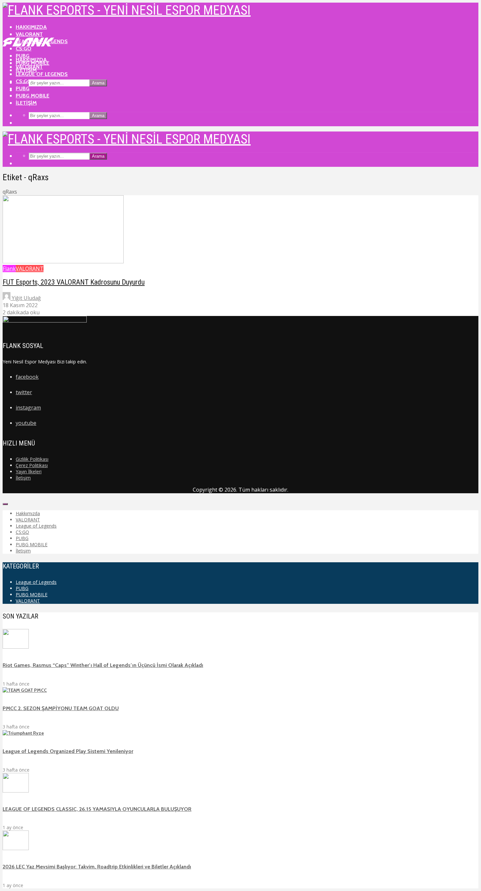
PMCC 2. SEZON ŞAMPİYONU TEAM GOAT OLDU (61, 708)
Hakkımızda (31, 27)
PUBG (22, 88)
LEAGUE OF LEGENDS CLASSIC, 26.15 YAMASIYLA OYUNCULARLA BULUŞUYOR (97, 809)
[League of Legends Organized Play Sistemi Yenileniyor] (23, 733)
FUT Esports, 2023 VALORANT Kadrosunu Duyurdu (74, 282)
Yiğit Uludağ (25, 298)
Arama (98, 82)
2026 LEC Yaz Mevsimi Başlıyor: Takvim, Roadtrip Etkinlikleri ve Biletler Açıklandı (97, 867)
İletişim (26, 103)
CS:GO (23, 81)
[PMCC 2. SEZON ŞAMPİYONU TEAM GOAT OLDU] (25, 690)
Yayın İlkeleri (29, 471)
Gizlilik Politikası (32, 459)
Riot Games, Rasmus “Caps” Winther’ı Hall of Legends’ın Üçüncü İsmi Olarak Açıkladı (103, 665)
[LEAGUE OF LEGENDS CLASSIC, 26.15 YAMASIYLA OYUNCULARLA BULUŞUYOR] (16, 791)
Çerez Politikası (32, 465)
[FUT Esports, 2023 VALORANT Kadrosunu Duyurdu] (63, 261)
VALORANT (29, 34)
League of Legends (42, 74)
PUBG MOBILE (32, 96)
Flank (9, 268)
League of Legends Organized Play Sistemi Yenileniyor (68, 751)
